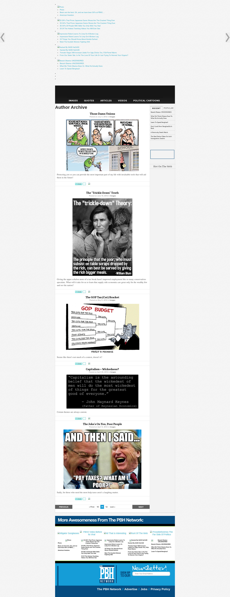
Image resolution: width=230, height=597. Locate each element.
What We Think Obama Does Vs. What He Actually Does (81, 66)
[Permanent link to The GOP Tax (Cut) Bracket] (102, 328)
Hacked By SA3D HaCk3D (70, 50)
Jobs (144, 589)
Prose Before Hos (115, 92)
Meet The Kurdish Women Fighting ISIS (75, 42)
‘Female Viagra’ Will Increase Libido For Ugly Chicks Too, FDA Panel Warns (88, 53)
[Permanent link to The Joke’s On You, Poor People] (102, 459)
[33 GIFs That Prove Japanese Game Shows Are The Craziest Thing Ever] (91, 543)
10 (98, 507)
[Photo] (68, 540)
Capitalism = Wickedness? (102, 369)
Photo (62, 10)
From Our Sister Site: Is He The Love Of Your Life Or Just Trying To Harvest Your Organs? (94, 55)
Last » (112, 507)
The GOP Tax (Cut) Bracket (102, 297)
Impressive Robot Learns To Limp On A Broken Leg (79, 36)
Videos (122, 100)
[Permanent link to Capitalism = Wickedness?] (102, 392)
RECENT (156, 108)
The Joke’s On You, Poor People (102, 424)
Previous (63, 507)
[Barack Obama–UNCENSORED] (161, 541)
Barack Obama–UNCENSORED (72, 63)
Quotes (89, 100)
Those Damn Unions (102, 113)
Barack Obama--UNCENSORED (161, 112)
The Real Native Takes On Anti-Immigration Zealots (161, 137)
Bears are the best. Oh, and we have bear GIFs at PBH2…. (82, 12)
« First (91, 507)
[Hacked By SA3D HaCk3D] (138, 540)
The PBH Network (109, 589)
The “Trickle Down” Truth (102, 193)
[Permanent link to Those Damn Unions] (102, 145)
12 (107, 507)
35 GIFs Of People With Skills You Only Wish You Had (80, 26)
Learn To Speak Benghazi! (70, 69)
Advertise (130, 589)
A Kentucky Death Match (159, 132)
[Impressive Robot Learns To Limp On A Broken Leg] (115, 541)
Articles (106, 100)
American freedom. (67, 15)
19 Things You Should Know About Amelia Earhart (79, 39)
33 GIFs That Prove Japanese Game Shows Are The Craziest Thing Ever (87, 23)
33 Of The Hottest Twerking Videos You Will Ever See (80, 28)
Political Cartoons (146, 100)
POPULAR (169, 108)
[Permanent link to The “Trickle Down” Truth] (102, 237)
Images (73, 100)
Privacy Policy (160, 589)
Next (141, 507)
